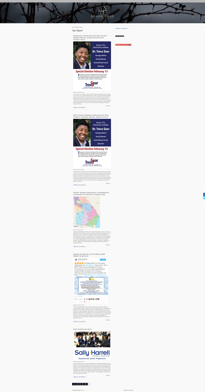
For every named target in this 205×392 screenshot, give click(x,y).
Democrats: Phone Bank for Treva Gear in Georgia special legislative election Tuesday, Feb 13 (90, 37)
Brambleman (102, 16)
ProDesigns (130, 390)
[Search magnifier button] (130, 45)
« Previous (75, 384)
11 (86, 384)
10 (83, 384)
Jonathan (75, 92)
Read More (108, 105)
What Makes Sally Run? (82, 329)
